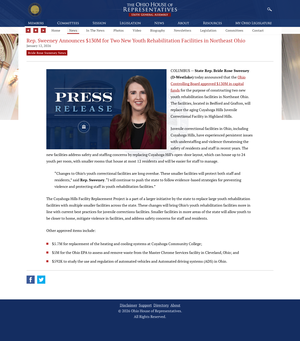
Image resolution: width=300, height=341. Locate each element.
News (73, 30)
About (175, 305)
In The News (95, 30)
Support (145, 305)
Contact (258, 30)
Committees (234, 30)
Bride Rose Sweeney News (47, 53)
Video (137, 30)
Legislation (208, 30)
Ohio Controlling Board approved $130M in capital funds (208, 84)
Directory (161, 305)
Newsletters (182, 30)
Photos (118, 30)
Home (55, 30)
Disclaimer (128, 305)
